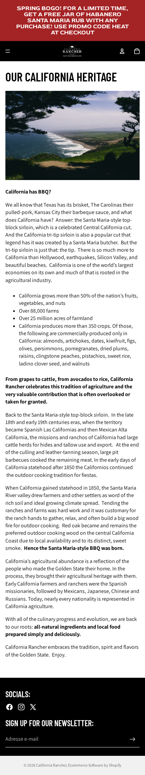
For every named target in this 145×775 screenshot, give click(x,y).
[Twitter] (33, 707)
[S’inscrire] (132, 739)
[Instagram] (21, 707)
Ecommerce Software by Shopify (94, 765)
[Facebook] (9, 707)
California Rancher (51, 765)
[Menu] (8, 51)
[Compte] (122, 51)
